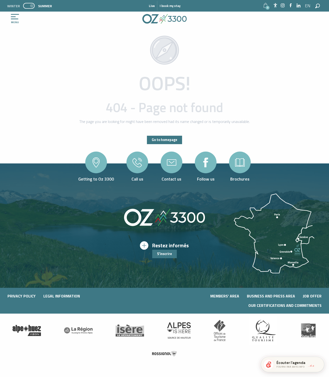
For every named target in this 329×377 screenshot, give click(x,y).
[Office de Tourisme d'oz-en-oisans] (164, 19)
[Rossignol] (164, 353)
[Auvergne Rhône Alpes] (78, 330)
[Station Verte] (308, 330)
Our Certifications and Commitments (285, 305)
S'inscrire (164, 253)
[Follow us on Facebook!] (291, 5)
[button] (308, 6)
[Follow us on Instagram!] (283, 5)
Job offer (312, 296)
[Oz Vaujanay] (27, 330)
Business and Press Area (271, 296)
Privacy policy (21, 296)
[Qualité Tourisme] (263, 330)
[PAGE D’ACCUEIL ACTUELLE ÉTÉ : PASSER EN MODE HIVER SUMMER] (29, 6)
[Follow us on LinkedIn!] (299, 5)
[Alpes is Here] (179, 330)
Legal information (61, 296)
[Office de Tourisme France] (219, 330)
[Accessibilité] (275, 5)
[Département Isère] (130, 330)
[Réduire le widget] (318, 364)
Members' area (224, 296)
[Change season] (30, 6)
